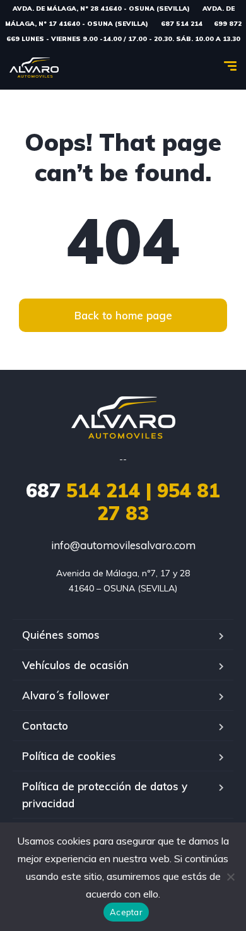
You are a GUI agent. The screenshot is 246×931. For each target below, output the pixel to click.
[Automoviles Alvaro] (34, 67)
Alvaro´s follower (66, 695)
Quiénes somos (61, 634)
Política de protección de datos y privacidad (104, 795)
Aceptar (126, 912)
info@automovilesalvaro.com (123, 545)
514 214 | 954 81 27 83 (123, 501)
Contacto (45, 725)
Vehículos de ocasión (75, 665)
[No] (230, 876)
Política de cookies (69, 755)
